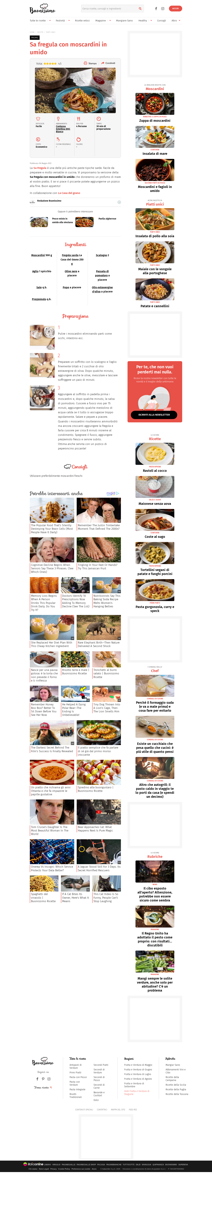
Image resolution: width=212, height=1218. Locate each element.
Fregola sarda (70, 255)
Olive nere (71, 271)
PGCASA (101, 1165)
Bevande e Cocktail (99, 1094)
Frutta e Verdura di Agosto (138, 1078)
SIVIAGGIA (146, 1165)
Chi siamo (33, 1169)
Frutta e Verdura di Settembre (134, 1085)
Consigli (161, 20)
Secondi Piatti (101, 1065)
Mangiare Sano (124, 20)
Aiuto (94, 1169)
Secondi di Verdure (99, 1071)
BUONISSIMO (171, 1165)
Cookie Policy (64, 1169)
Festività (60, 20)
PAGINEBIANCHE (113, 1165)
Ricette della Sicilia (176, 1084)
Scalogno (101, 255)
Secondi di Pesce (99, 1079)
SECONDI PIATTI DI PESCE (155, 183)
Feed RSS (133, 1110)
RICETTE (40, 32)
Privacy (53, 1169)
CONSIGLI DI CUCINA (155, 699)
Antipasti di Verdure (76, 1066)
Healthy (142, 20)
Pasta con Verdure (75, 1083)
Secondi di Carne (99, 1086)
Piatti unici (155, 203)
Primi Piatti (75, 1072)
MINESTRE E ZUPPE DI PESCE (155, 117)
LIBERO (47, 1165)
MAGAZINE (155, 929)
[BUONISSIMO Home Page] (42, 9)
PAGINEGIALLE (68, 1165)
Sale (39, 287)
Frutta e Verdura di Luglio (137, 1074)
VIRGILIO (56, 1165)
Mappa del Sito (118, 1110)
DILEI (138, 1165)
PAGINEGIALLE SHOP (86, 1165)
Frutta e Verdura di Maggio (138, 1065)
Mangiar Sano (173, 1065)
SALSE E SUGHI (155, 500)
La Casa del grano (69, 193)
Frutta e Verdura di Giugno (138, 1069)
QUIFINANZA (158, 1165)
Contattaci (102, 1110)
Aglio (35, 271)
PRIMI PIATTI (155, 603)
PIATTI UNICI (50, 32)
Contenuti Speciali (84, 1110)
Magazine (100, 20)
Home (32, 32)
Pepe (66, 287)
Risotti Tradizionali (76, 1096)
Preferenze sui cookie (81, 1169)
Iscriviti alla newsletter (154, 414)
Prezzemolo (39, 299)
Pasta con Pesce (78, 1077)
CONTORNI (155, 150)
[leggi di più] (119, 202)
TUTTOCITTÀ (128, 1165)
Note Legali (44, 1169)
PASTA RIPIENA (155, 467)
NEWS (155, 884)
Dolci (96, 1100)
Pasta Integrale (77, 1089)
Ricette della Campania (172, 1079)
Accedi (175, 8)
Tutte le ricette (38, 20)
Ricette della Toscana (177, 1094)
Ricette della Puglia (176, 1089)
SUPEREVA (183, 1165)
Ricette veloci (82, 20)
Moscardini (38, 255)
